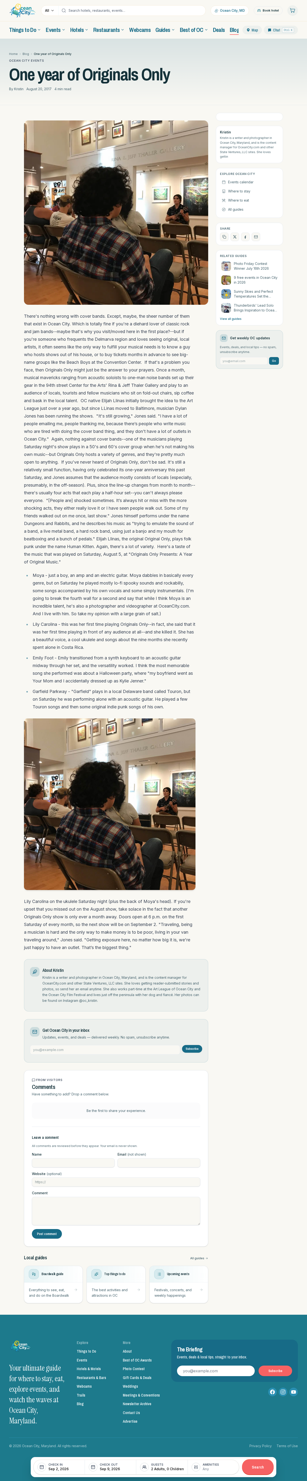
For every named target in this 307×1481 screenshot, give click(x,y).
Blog (26, 54)
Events (82, 1360)
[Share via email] (256, 237)
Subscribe (192, 1049)
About (127, 1351)
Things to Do (86, 1351)
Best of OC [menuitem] (191, 30)
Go (274, 361)
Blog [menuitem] (235, 30)
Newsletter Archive (137, 1403)
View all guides (231, 319)
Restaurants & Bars (91, 1377)
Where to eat (238, 200)
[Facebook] (272, 1392)
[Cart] (292, 10)
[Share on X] (234, 237)
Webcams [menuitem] (140, 30)
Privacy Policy (260, 1446)
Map (255, 30)
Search (258, 1467)
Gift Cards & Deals (137, 1377)
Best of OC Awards (137, 1360)
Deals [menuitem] (219, 30)
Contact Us (131, 1412)
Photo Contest (134, 1368)
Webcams (84, 1386)
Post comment (47, 1234)
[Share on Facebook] (245, 237)
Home (13, 54)
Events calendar (241, 182)
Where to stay (239, 191)
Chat (282, 30)
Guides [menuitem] (162, 30)
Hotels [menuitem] (77, 30)
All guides (197, 1258)
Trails (81, 1395)
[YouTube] (293, 1392)
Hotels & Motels (89, 1368)
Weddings (130, 1386)
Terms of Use (287, 1446)
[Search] (63, 10)
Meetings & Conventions (141, 1395)
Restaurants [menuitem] (106, 30)
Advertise (130, 1421)
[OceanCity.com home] (22, 10)
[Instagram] (283, 1392)
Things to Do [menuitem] (22, 30)
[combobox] (136, 10)
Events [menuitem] (53, 30)
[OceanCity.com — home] (20, 1347)
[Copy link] (224, 237)
